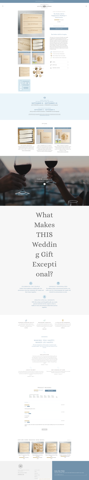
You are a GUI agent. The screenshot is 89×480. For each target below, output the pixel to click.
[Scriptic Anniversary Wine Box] (65, 448)
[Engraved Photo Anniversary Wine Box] (38, 448)
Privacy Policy (37, 478)
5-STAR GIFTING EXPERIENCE (59, 53)
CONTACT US (21, 474)
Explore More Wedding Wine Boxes (31, 440)
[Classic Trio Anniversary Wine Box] (24, 448)
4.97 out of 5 (41, 390)
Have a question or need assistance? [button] (23, 471)
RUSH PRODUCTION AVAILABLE (59, 55)
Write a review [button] (50, 390)
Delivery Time (37, 475)
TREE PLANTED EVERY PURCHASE (59, 57)
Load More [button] (44, 429)
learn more (44, 328)
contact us (63, 327)
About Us (36, 473)
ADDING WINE (56, 67)
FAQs (35, 471)
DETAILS (55, 64)
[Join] (85, 474)
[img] (27, 404)
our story (26, 327)
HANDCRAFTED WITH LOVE (58, 51)
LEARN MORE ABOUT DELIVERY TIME (44, 115)
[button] (56, 19)
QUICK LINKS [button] (37, 470)
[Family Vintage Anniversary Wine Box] (51, 448)
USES (54, 62)
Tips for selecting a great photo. (62, 151)
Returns (36, 476)
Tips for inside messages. (26, 150)
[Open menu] (3, 6)
